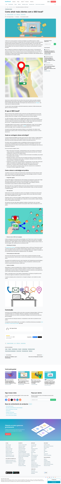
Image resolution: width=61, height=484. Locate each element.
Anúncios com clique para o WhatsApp (23, 453)
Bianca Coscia (51, 380)
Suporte (22, 1)
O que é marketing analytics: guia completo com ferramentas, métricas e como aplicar (23, 383)
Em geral (19, 349)
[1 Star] (6, 335)
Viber (32, 453)
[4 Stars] (8, 335)
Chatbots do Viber (21, 459)
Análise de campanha (9, 451)
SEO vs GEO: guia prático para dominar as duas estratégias (36, 382)
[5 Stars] (9, 335)
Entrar (49, 1)
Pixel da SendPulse (34, 457)
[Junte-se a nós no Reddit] (20, 400)
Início (6, 4)
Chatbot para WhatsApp (21, 448)
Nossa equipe (33, 470)
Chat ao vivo (33, 461)
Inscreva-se (8, 434)
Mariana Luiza (47, 49)
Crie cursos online (33, 444)
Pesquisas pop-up (33, 459)
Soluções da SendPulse (11, 458)
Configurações (54, 479)
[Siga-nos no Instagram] (14, 400)
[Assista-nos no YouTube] (9, 400)
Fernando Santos (49, 379)
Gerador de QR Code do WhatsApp (23, 456)
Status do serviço (46, 447)
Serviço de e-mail (8, 444)
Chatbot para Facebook (21, 460)
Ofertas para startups (47, 465)
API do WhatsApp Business (22, 451)
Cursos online (19, 351)
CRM (32, 447)
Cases (6, 349)
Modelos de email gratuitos (9, 452)
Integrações (45, 451)
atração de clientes (10, 14)
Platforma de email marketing (10, 456)
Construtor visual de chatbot (22, 444)
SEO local (18, 14)
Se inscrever (53, 399)
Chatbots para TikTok (21, 447)
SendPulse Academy (47, 444)
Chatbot (15, 4)
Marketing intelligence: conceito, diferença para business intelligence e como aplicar (10, 383)
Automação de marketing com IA (35, 465)
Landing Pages (24, 349)
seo (15, 14)
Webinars (19, 4)
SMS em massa (33, 452)
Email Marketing (10, 4)
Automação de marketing (22, 465)
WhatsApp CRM (20, 457)
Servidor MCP (46, 453)
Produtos (13, 1)
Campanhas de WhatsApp (22, 452)
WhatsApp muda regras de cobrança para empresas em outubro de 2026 (49, 52)
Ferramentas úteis (31, 4)
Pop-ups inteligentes (34, 456)
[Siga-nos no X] (12, 400)
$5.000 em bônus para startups (48, 464)
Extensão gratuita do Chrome (10, 455)
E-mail (7, 443)
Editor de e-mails (8, 447)
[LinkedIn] (17, 400)
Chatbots (20, 443)
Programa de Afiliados (47, 461)
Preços (18, 1)
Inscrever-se (53, 1)
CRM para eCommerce (34, 448)
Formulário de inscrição (9, 448)
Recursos (26, 1)
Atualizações (33, 473)
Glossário (45, 448)
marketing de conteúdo (10, 247)
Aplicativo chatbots (21, 464)
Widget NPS (33, 460)
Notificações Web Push (34, 455)
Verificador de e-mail (9, 453)
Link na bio (32, 451)
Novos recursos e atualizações (40, 4)
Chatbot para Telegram (21, 461)
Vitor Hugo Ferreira (10, 16)
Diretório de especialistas (47, 455)
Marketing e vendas (25, 4)
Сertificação (45, 460)
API (44, 452)
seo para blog (23, 14)
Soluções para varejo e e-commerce (11, 461)
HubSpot (37, 102)
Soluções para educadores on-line (11, 460)
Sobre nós (33, 469)
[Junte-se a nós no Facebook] (6, 400)
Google (24, 125)
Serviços (33, 443)
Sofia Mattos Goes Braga (49, 56)
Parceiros (31, 1)
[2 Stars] (7, 335)
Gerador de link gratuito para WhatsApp (24, 455)
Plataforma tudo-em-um (34, 464)
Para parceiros (47, 457)
